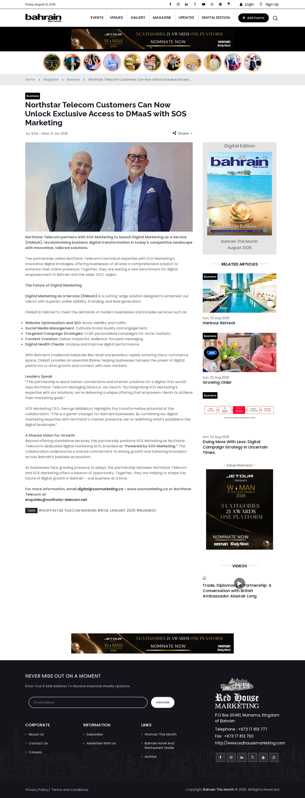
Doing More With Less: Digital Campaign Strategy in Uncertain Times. (235, 447)
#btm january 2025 (116, 510)
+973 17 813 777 (252, 729)
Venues (116, 17)
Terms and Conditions (70, 789)
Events (97, 17)
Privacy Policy (37, 789)
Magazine (51, 79)
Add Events (255, 18)
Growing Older (217, 382)
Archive (151, 756)
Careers (35, 752)
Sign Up (271, 4)
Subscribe (95, 734)
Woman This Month (161, 734)
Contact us (38, 743)
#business (146, 510)
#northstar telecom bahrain (67, 510)
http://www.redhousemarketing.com (250, 743)
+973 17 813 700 (239, 736)
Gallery (138, 17)
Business (74, 79)
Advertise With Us (101, 743)
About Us (36, 734)
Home (31, 79)
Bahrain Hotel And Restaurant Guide (159, 745)
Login (248, 4)
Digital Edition (216, 17)
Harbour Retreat (219, 323)
